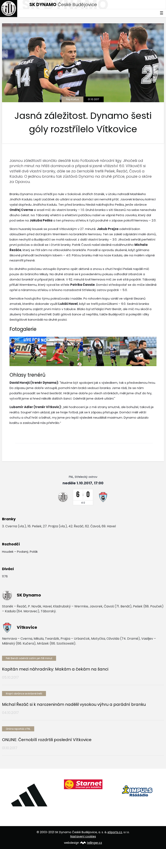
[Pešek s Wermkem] (138, 351)
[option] (29, 794)
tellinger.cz (94, 843)
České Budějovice (63, 4)
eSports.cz (114, 832)
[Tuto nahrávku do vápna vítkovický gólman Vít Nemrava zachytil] (64, 351)
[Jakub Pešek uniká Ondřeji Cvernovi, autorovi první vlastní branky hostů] (28, 351)
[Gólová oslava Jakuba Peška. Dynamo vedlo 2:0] (101, 351)
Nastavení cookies (83, 836)
